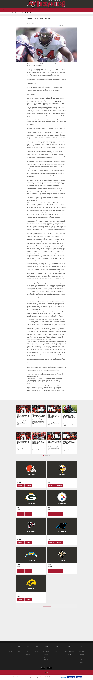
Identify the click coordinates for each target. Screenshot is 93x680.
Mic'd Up (28, 651)
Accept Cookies (79, 677)
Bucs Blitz (19, 649)
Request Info (46, 657)
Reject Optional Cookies (71, 677)
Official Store (81, 648)
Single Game (46, 646)
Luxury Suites (46, 654)
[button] (44, 455)
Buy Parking (28, 485)
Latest (19, 646)
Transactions (10, 649)
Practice (37, 649)
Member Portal (46, 659)
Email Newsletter (81, 654)
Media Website (81, 649)
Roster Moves (19, 648)
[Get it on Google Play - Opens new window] (49, 668)
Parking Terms (69, 654)
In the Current (28, 654)
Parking (69, 649)
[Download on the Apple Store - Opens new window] (43, 668)
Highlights (28, 649)
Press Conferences (27, 648)
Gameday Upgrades (46, 651)
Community (18, 651)
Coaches (10, 648)
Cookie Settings (63, 677)
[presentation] (76, 455)
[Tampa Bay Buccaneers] (46, 672)
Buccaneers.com (47, 606)
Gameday (69, 648)
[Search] (72, 10)
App (81, 646)
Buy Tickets (20, 485)
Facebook (81, 657)
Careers (57, 646)
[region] (46, 677)
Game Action (37, 648)
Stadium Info (69, 646)
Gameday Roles (57, 649)
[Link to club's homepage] (3, 10)
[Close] (91, 677)
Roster (10, 646)
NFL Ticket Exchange (81, 651)
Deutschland (81, 662)
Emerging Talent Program (56, 648)
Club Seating (46, 649)
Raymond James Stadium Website (69, 651)
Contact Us (56, 651)
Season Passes (46, 648)
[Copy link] (64, 25)
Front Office (10, 651)
